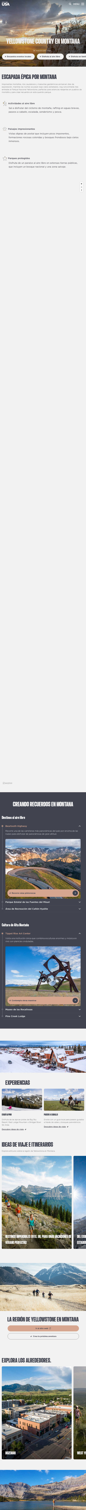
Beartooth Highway (16, 826)
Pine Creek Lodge (15, 1016)
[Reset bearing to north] (81, 190)
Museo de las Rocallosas (18, 1009)
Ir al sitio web (41, 1328)
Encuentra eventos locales (19, 56)
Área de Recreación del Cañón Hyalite (26, 908)
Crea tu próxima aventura (44, 1336)
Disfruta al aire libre (51, 56)
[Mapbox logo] (7, 783)
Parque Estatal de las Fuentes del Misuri (27, 902)
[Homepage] (6, 5)
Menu (76, 4)
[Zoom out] (81, 187)
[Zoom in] (81, 183)
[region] (43, 483)
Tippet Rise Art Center (17, 933)
